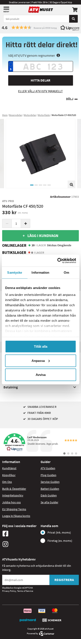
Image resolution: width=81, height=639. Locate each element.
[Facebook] (20, 533)
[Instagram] (20, 544)
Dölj (69, 99)
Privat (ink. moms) (59, 532)
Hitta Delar (40, 80)
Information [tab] (40, 272)
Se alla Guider (49, 502)
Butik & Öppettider (14, 489)
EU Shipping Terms (14, 509)
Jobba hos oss (11, 502)
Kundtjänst (9, 468)
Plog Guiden (48, 475)
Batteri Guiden (50, 489)
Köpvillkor (9, 475)
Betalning (10, 387)
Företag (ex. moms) (60, 541)
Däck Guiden (49, 495)
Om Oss (7, 482)
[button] (40, 27)
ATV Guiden (48, 468)
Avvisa (41, 375)
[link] (40, 442)
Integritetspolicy (12, 495)
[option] (40, 153)
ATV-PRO (8, 201)
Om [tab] (66, 272)
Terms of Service (25, 590)
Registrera (64, 580)
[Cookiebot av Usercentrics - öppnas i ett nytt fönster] (57, 260)
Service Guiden (50, 482)
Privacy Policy (9, 590)
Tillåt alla (40, 346)
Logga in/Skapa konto (16, 516)
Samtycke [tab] (14, 272)
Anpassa (38, 360)
